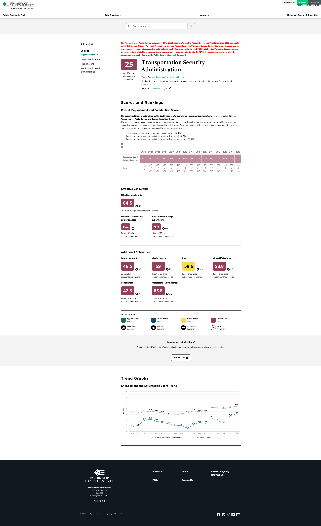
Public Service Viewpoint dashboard (170, 55)
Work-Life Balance (222, 258)
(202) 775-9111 (99, 501)
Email (238, 514)
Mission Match (159, 258)
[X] (92, 44)
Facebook (218, 514)
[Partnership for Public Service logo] (99, 475)
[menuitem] (289, 2)
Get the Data (179, 357)
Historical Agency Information (302, 15)
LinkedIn (233, 514)
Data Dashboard (113, 15)
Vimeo (223, 514)
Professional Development (165, 282)
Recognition (127, 282)
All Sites (314, 2)
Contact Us (289, 2)
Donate (302, 2)
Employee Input (129, 258)
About (203, 15)
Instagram (228, 514)
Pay (184, 258)
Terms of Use (119, 514)
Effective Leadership (131, 195)
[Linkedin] (87, 44)
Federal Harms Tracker (308, 5)
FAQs (155, 480)
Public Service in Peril (14, 15)
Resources (157, 471)
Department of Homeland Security (171, 77)
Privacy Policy (108, 514)
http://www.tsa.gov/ (159, 88)
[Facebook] (82, 44)
